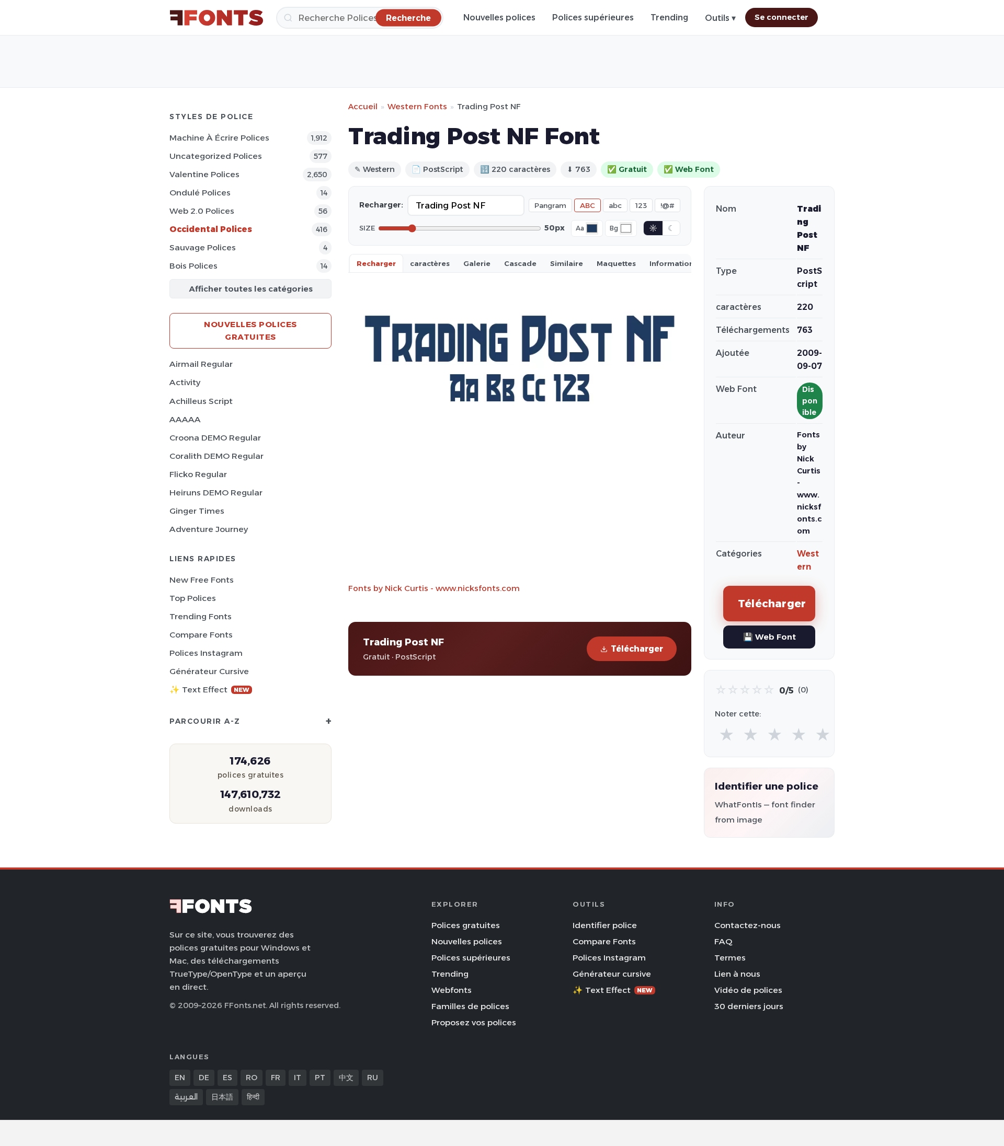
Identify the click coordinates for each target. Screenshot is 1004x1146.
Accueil (363, 106)
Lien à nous (737, 974)
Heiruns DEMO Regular (216, 492)
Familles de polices (470, 1006)
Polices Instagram (206, 653)
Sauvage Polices (202, 247)
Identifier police (605, 925)
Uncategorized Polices (215, 156)
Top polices (192, 598)
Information (671, 263)
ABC (587, 205)
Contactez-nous (747, 925)
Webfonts (451, 990)
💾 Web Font (769, 637)
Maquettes (616, 263)
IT (297, 1077)
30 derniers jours (748, 1006)
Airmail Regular (201, 364)
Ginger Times (196, 511)
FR (275, 1077)
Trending (669, 17)
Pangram (550, 205)
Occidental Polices (210, 229)
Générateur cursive (209, 671)
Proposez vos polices (473, 1022)
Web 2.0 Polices (201, 211)
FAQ (723, 941)
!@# (667, 205)
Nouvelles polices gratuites (250, 330)
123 (641, 205)
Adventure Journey (208, 529)
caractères (430, 263)
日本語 (222, 1097)
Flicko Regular (198, 474)
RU (372, 1077)
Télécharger (637, 649)
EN (180, 1077)
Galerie (476, 263)
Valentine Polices (204, 174)
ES (227, 1077)
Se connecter (781, 17)
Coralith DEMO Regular (216, 456)
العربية (186, 1097)
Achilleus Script (201, 401)
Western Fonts (417, 106)
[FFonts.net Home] (216, 17)
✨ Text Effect (209, 689)
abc (615, 205)
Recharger (376, 263)
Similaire (566, 263)
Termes (730, 958)
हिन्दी (253, 1097)
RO (251, 1077)
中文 (346, 1077)
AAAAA (185, 419)
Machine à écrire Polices (219, 138)
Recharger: (381, 205)
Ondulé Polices (200, 193)
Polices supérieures (593, 17)
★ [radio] (726, 735)
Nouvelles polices (499, 17)
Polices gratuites (465, 925)
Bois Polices (193, 266)
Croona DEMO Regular (215, 438)
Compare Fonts (201, 635)
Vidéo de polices (748, 990)
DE (204, 1077)
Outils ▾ (720, 18)
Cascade (520, 263)
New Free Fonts (201, 580)
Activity (184, 382)
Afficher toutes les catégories (251, 289)
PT (320, 1077)
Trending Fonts (200, 616)
